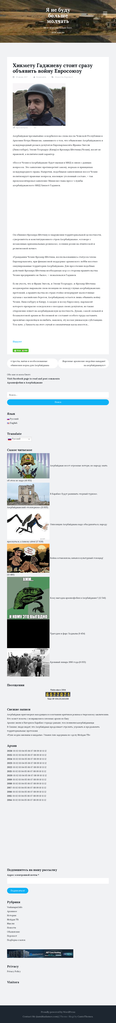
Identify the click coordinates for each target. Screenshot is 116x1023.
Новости (59, 77)
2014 (9, 800)
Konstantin (41, 77)
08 (35, 755)
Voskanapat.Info (14, 907)
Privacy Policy (14, 971)
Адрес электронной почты (23, 875)
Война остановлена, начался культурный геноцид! (76, 558)
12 (45, 755)
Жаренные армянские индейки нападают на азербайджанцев (83, 363)
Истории (11, 915)
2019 (9, 779)
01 (14, 751)
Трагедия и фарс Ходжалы (64, 633)
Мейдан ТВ (13, 919)
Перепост (68, 77)
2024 (9, 759)
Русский (15, 439)
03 (20, 751)
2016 (9, 792)
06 (29, 751)
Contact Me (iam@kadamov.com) (40, 1016)
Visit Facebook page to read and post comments (33, 378)
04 (23, 751)
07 (32, 751)
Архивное (12, 911)
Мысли (10, 923)
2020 (9, 775)
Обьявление (13, 932)
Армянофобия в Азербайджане (25, 382)
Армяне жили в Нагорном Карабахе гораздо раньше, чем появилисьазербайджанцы (50, 723)
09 (37, 755)
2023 (9, 763)
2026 (9, 751)
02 (17, 751)
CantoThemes (85, 1016)
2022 (9, 767)
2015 (9, 796)
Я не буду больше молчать (58, 15)
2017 (9, 787)
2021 (9, 771)
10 (40, 755)
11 (43, 767)
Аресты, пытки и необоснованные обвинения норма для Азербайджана (30, 363)
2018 (9, 783)
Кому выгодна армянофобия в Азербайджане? (74, 598)
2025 (9, 755)
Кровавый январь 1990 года (64, 662)
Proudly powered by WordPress (58, 1012)
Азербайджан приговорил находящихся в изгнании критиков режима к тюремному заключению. (58, 714)
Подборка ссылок (16, 940)
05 (26, 751)
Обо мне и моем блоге (19, 374)
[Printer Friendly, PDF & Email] (21, 350)
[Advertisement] (58, 211)
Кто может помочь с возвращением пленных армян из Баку (38, 718)
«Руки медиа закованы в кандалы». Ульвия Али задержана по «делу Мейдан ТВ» (48, 735)
